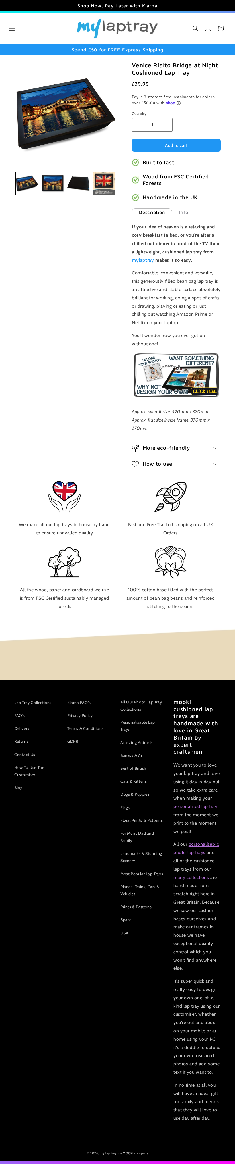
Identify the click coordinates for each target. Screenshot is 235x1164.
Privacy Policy (80, 715)
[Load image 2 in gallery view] (53, 183)
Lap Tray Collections (33, 702)
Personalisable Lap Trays (137, 725)
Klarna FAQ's (79, 702)
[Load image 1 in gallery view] (27, 183)
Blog (18, 787)
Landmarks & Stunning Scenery (141, 857)
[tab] (152, 212)
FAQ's (19, 715)
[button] (12, 28)
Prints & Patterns (136, 906)
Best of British (133, 768)
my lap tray (108, 1153)
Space (126, 919)
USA (124, 933)
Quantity (139, 113)
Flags (125, 807)
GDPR (72, 741)
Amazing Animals (136, 742)
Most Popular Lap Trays (141, 873)
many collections (191, 877)
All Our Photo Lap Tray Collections (141, 705)
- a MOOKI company (133, 1153)
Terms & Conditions (85, 728)
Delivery (22, 728)
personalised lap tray (195, 806)
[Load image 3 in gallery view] (78, 183)
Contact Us (24, 754)
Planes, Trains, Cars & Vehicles (139, 890)
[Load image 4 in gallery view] (104, 183)
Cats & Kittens (133, 781)
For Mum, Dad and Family (137, 837)
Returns (21, 741)
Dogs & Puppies (134, 794)
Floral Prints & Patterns (141, 820)
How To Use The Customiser (29, 771)
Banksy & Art (132, 755)
